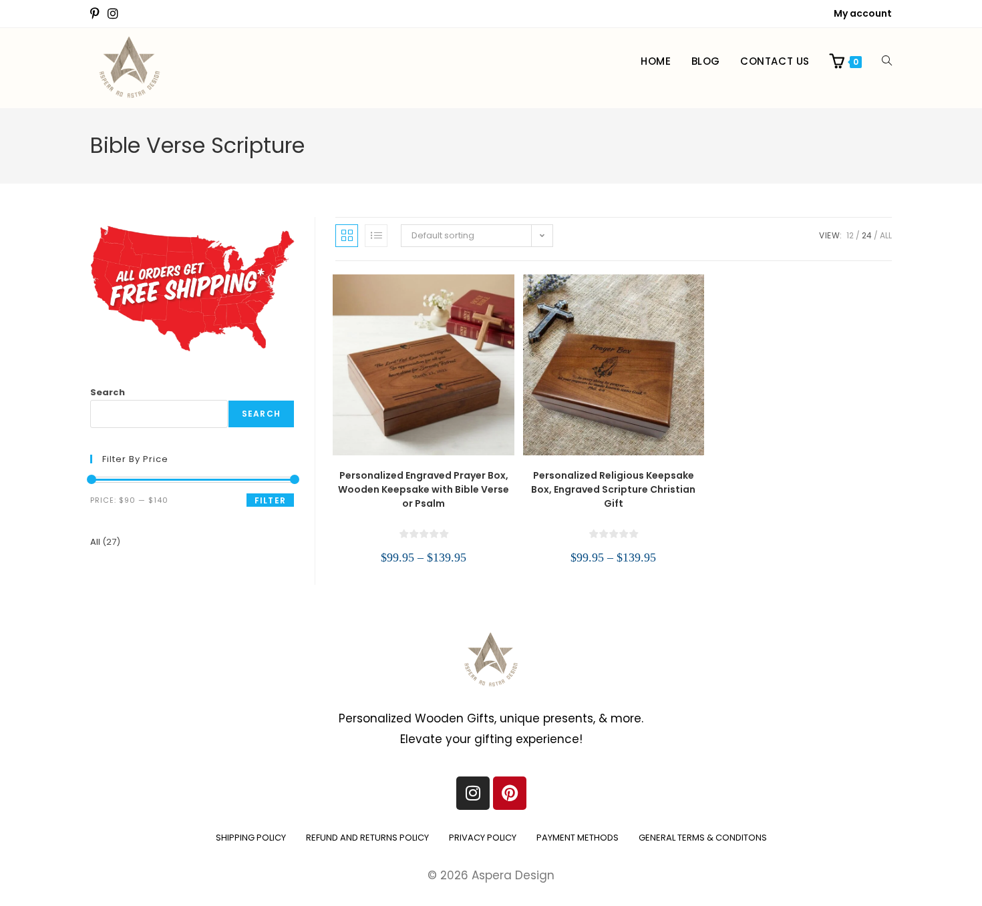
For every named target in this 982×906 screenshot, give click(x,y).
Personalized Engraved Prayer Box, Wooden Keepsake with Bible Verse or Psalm (423, 489)
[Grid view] (346, 235)
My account (863, 13)
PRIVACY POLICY (482, 837)
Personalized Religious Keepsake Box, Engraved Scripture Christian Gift (613, 489)
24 (867, 235)
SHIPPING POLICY (251, 837)
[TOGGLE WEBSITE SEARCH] (887, 61)
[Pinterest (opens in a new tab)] (97, 14)
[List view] (376, 235)
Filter (270, 500)
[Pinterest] (509, 793)
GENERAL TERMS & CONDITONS (703, 837)
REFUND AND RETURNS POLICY (367, 837)
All (886, 235)
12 (850, 235)
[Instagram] (473, 793)
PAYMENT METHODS (577, 837)
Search (107, 392)
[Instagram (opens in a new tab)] (113, 14)
